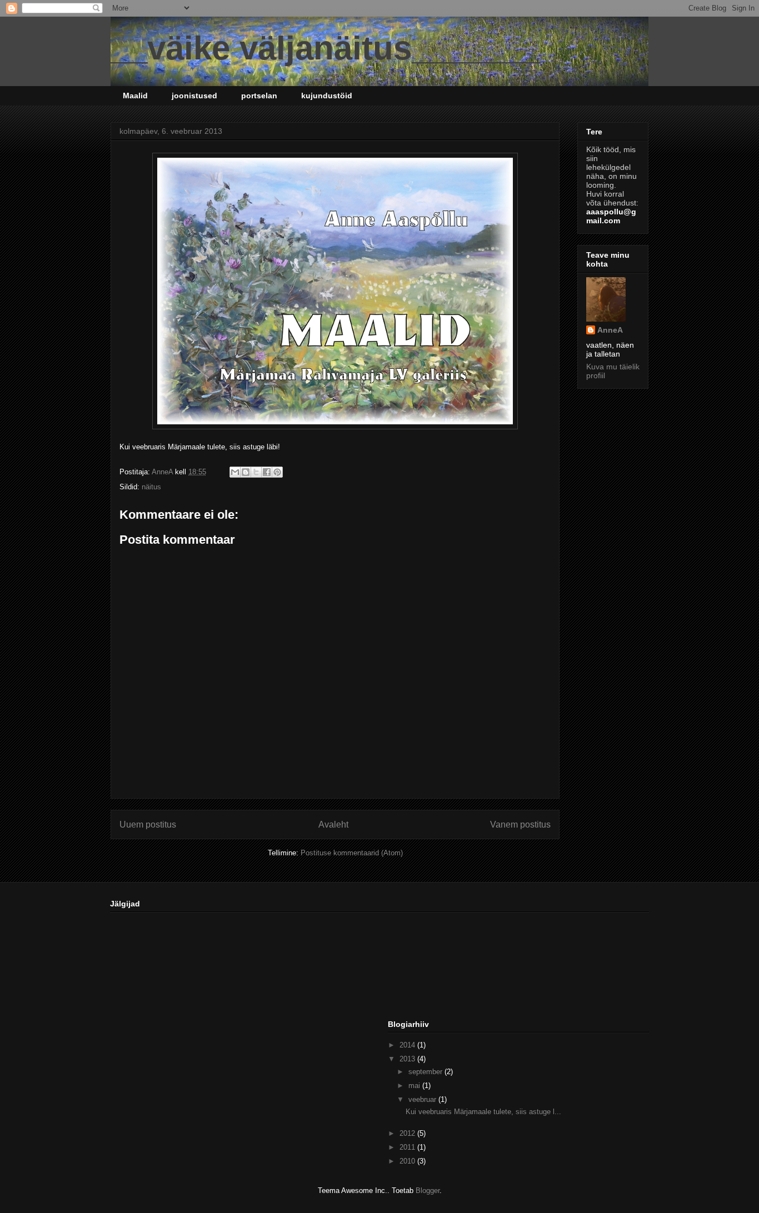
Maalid (135, 95)
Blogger (428, 1190)
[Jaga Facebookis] (266, 472)
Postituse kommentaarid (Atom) (352, 853)
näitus (151, 487)
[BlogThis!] (245, 472)
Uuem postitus (147, 824)
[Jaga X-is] (256, 472)
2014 (408, 1045)
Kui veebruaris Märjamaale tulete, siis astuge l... (483, 1111)
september (426, 1071)
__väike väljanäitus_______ (325, 48)
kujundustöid (326, 95)
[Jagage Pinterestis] (277, 472)
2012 (408, 1133)
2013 (408, 1059)
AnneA (610, 329)
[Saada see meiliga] (235, 472)
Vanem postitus (520, 824)
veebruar (423, 1099)
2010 (408, 1161)
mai (415, 1085)
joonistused (194, 95)
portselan (259, 95)
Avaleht (333, 824)
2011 (408, 1147)
